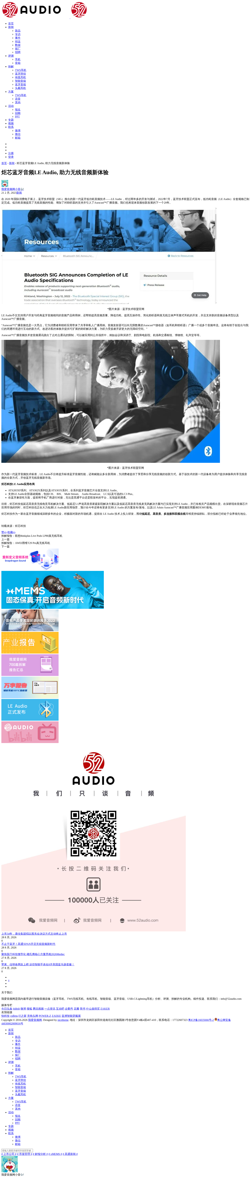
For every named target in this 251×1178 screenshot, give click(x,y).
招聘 (17, 52)
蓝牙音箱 (20, 84)
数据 (17, 45)
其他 (17, 102)
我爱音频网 (35, 1019)
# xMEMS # (55, 1154)
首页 (11, 23)
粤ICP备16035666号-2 (201, 1019)
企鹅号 (69, 1008)
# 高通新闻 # (70, 1154)
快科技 (5, 1015)
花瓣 (76, 1008)
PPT (17, 116)
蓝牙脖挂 (20, 73)
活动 (11, 106)
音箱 (17, 62)
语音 (17, 98)
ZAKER (105, 1008)
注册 (11, 153)
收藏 (11, 532)
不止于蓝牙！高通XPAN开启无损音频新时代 (28, 944)
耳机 (17, 59)
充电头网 (32, 1015)
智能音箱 (20, 80)
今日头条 (6, 1008)
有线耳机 (20, 77)
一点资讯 (49, 1008)
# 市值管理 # (24, 1154)
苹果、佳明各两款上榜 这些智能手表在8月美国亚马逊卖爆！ (37, 964)
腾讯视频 (38, 1008)
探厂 (17, 48)
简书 (82, 1008)
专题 (11, 119)
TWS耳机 (20, 70)
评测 (11, 55)
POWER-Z (45, 1015)
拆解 (11, 66)
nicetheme (63, 1019)
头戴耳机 (20, 88)
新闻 (11, 27)
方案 (11, 91)
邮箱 (17, 137)
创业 (17, 41)
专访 (17, 34)
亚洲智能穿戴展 (71, 1015)
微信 (17, 134)
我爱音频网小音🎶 (12, 189)
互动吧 (60, 1008)
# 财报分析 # (40, 1154)
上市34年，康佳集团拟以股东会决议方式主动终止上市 (34, 933)
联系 (11, 127)
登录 (11, 156)
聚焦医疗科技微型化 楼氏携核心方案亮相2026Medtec (33, 954)
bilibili (16, 1008)
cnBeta (14, 1015)
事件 (17, 37)
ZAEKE (56, 1015)
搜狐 (29, 1008)
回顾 (17, 113)
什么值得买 (93, 1008)
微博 (17, 130)
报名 (17, 109)
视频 (11, 123)
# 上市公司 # (8, 1154)
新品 (17, 30)
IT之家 (22, 1015)
